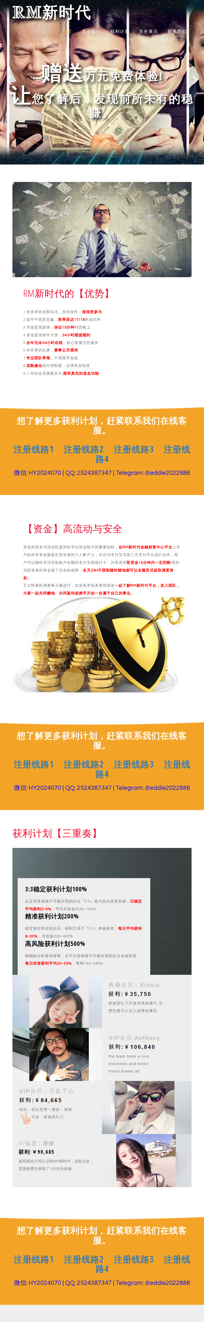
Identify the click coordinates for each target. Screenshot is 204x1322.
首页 (67, 31)
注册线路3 (134, 449)
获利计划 (119, 31)
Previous (8, 80)
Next (195, 80)
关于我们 (91, 31)
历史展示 (148, 31)
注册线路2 (84, 449)
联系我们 (177, 31)
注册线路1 (34, 449)
